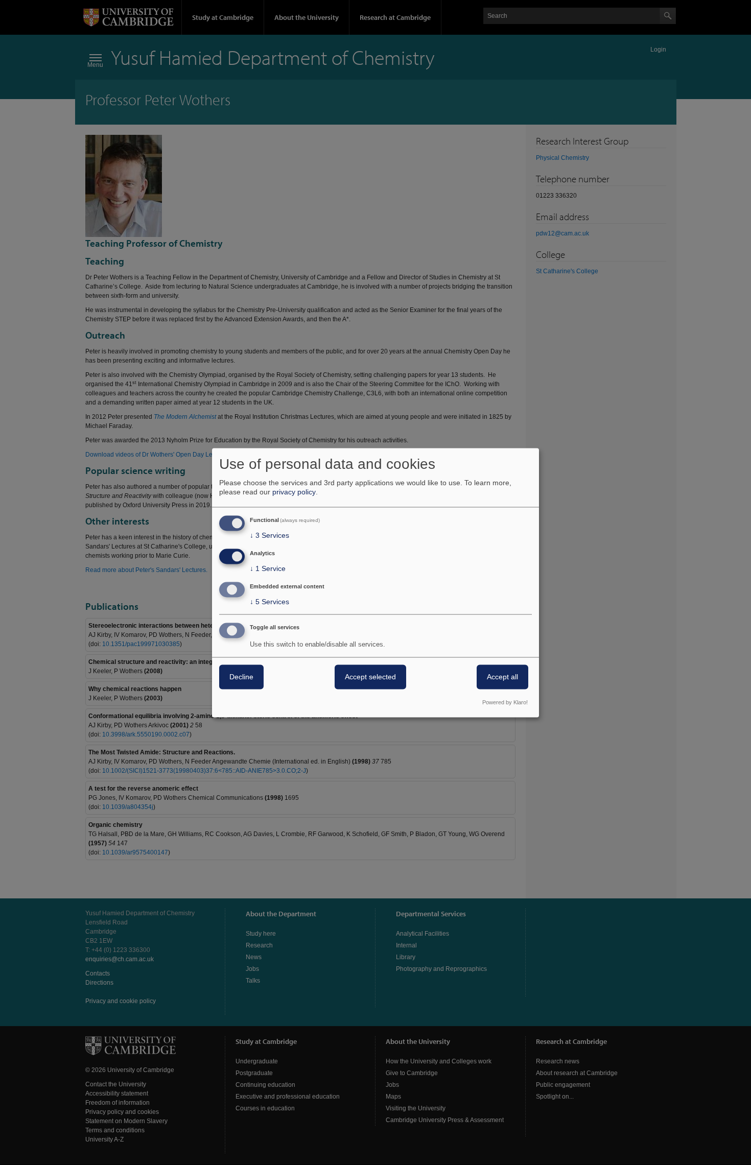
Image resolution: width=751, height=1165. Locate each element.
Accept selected (370, 677)
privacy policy (294, 492)
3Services (269, 536)
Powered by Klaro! (505, 702)
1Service (268, 569)
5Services (269, 602)
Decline (241, 677)
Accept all (502, 677)
